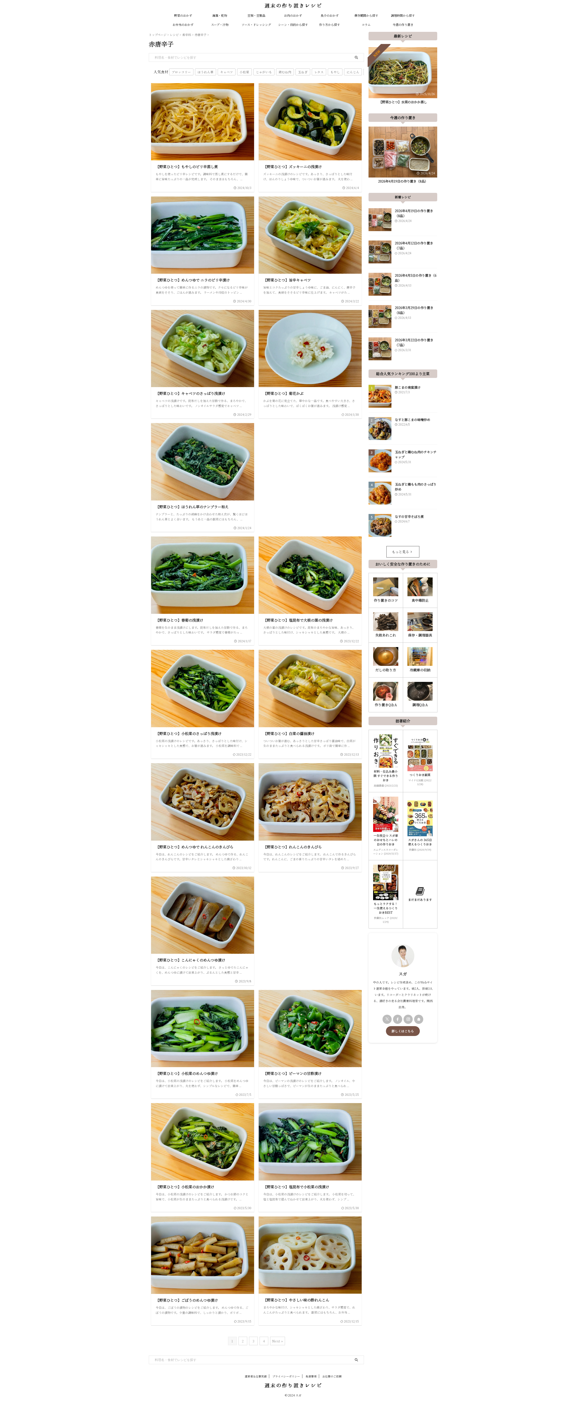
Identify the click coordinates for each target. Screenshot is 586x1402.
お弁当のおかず (183, 24)
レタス (319, 72)
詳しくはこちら (403, 1031)
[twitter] (387, 1019)
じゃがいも (264, 72)
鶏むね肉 (285, 72)
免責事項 (311, 1376)
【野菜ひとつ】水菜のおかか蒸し (403, 101)
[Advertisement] (310, 464)
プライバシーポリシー (286, 1376)
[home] (418, 1019)
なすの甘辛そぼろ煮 (409, 516)
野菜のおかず (183, 15)
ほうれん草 (206, 72)
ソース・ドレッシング (256, 24)
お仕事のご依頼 (332, 1376)
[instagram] (408, 1019)
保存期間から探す (366, 15)
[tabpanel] (403, 77)
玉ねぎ (303, 72)
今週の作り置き (403, 24)
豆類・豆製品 (256, 15)
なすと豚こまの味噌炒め (412, 419)
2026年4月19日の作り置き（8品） (403, 181)
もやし (335, 72)
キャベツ (226, 72)
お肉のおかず (293, 15)
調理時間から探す (403, 15)
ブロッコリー (181, 72)
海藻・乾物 (219, 15)
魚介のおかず (330, 15)
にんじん (353, 72)
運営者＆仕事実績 (256, 1376)
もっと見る (400, 551)
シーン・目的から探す (293, 24)
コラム (366, 24)
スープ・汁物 (219, 24)
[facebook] (397, 1019)
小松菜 (244, 72)
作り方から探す (329, 24)
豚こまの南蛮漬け (408, 387)
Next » (277, 1341)
